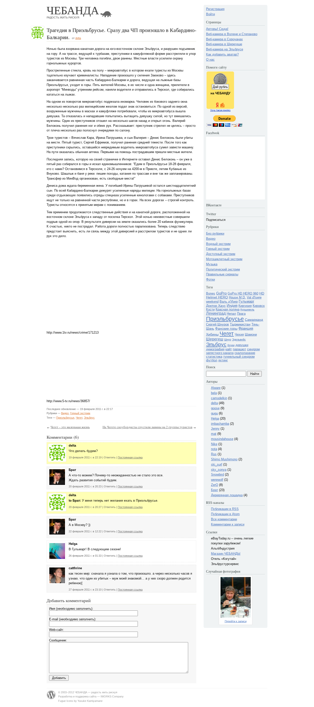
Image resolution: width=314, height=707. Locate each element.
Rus (214, 454)
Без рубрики (215, 233)
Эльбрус (89, 417)
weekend (212, 301)
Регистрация (215, 9)
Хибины (212, 334)
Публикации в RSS (225, 509)
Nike (214, 444)
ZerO (214, 485)
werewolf (217, 479)
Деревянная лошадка (227, 495)
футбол (211, 360)
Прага (241, 313)
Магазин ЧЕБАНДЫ (225, 553)
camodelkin (219, 398)
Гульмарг (246, 301)
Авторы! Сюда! (217, 29)
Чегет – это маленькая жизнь (70, 427)
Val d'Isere (254, 297)
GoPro (221, 293)
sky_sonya (218, 469)
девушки (242, 345)
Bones (210, 293)
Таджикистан (240, 324)
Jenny (215, 428)
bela (214, 393)
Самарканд (254, 320)
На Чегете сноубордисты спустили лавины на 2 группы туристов (147, 427)
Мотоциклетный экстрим (224, 259)
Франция (245, 328)
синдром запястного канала (233, 351)
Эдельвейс (239, 339)
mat (213, 434)
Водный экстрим (218, 244)
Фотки (210, 279)
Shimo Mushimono (224, 459)
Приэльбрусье (65, 417)
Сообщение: (58, 640)
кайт (228, 349)
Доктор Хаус (216, 306)
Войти (210, 14)
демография (215, 349)
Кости (210, 309)
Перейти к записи (236, 621)
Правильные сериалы (222, 274)
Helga (215, 418)
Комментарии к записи (227, 524)
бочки (231, 345)
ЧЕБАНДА (73, 9)
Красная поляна (227, 309)
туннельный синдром (239, 356)
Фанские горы (226, 328)
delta (78, 38)
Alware (216, 388)
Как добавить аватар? (222, 54)
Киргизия (245, 306)
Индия (232, 305)
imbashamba (220, 423)
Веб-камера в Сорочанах (224, 39)
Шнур (227, 339)
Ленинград (216, 313)
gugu (214, 413)
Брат (214, 490)
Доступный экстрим (220, 254)
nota (214, 449)
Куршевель (247, 309)
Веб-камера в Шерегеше (224, 44)
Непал (231, 313)
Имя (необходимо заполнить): (71, 608)
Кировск (259, 306)
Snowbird (217, 474)
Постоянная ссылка (130, 457)
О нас (210, 59)
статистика (214, 356)
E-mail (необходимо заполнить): (72, 619)
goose (215, 408)
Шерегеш (214, 339)
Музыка (211, 264)
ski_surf (216, 464)
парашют (239, 349)
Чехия (239, 334)
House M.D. (237, 297)
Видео (65, 413)
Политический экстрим (223, 269)
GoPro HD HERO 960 (243, 293)
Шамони (251, 334)
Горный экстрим (80, 413)
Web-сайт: (56, 630)
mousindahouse (222, 439)
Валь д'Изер (229, 301)
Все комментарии (224, 519)
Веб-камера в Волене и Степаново (231, 34)
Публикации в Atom (225, 514)
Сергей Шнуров (217, 324)
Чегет (79, 417)
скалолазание (245, 353)
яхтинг (223, 360)
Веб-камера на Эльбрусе (224, 49)
